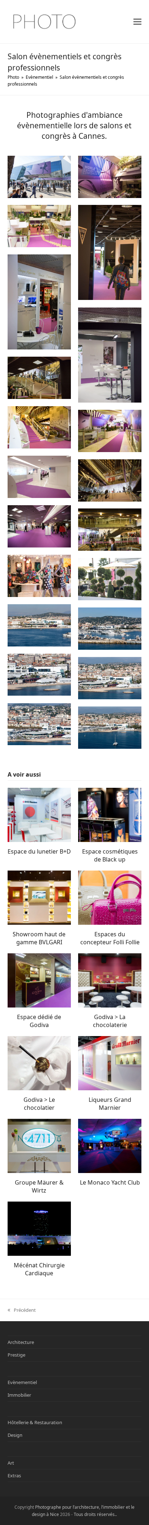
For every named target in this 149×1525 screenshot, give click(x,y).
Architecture (21, 1342)
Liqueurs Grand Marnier (110, 1104)
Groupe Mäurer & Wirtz (39, 1186)
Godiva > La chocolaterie (110, 1021)
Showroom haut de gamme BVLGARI (39, 938)
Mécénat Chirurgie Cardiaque (39, 1269)
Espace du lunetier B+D (39, 851)
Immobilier (19, 1395)
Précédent (22, 1310)
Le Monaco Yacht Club (110, 1182)
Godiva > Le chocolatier (39, 1104)
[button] (137, 21)
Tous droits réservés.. (95, 1514)
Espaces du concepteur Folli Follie (110, 938)
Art (11, 1463)
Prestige (16, 1355)
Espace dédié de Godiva (39, 1021)
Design (15, 1435)
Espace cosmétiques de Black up (110, 855)
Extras (14, 1475)
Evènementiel (22, 1382)
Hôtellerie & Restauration (35, 1422)
